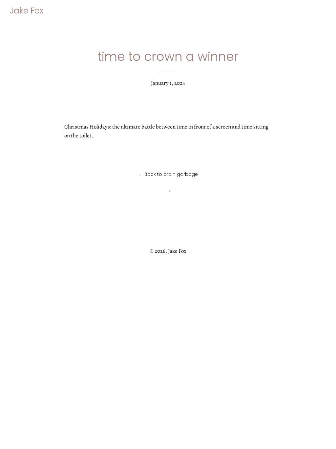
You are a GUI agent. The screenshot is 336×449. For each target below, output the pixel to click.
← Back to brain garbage (168, 174)
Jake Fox (27, 10)
